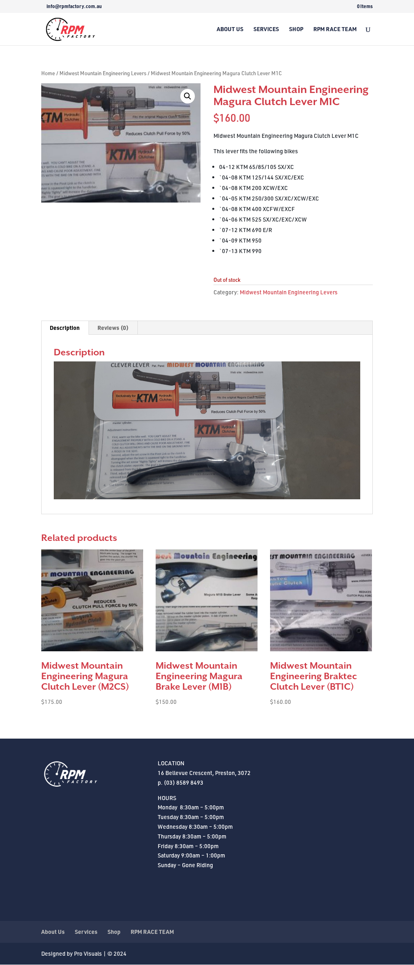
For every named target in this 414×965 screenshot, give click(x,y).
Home (48, 73)
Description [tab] (65, 328)
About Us (230, 29)
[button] (187, 96)
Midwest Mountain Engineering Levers (102, 73)
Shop (296, 29)
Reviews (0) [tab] (113, 328)
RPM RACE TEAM (335, 29)
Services (266, 29)
